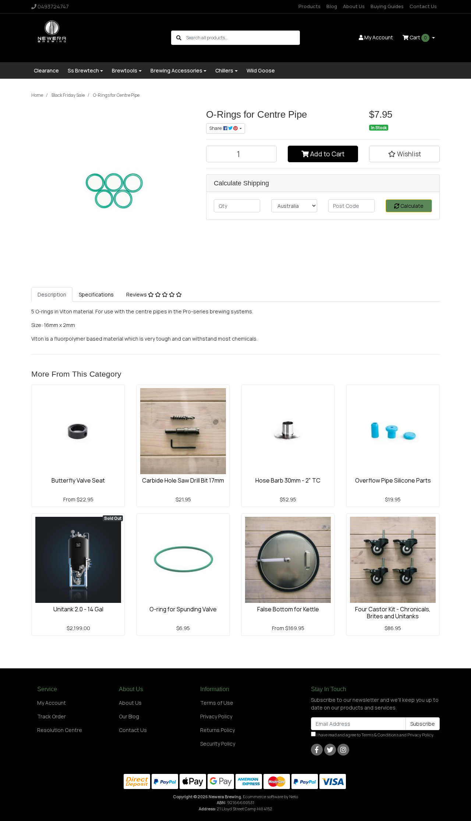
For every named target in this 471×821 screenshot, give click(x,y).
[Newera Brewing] (52, 36)
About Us (354, 6)
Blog (331, 6)
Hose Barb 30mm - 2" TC (288, 480)
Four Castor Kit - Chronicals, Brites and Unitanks (393, 612)
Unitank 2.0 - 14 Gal (78, 609)
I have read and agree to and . (375, 735)
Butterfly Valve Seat (78, 480)
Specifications (96, 294)
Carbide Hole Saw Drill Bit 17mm (183, 480)
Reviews (137, 294)
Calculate (411, 205)
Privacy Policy (216, 716)
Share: (216, 128)
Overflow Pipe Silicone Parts (393, 480)
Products (309, 6)
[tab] (51, 294)
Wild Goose (261, 70)
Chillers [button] (224, 70)
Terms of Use (216, 702)
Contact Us (423, 6)
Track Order (51, 716)
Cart (417, 37)
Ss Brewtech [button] (83, 70)
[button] (404, 154)
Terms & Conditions (380, 735)
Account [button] (378, 37)
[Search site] (178, 37)
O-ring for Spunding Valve (183, 609)
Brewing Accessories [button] (176, 70)
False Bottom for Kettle (288, 609)
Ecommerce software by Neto (270, 796)
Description (52, 294)
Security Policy (217, 743)
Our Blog (129, 716)
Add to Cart (326, 153)
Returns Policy (217, 729)
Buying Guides (387, 6)
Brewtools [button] (124, 70)
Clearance (46, 70)
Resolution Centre (59, 729)
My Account (51, 702)
